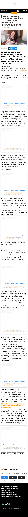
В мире (14, 453)
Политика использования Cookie (9, 494)
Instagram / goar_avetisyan (10, 45)
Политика (25, 473)
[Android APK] (5, 504)
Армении (23, 70)
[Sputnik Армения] (4, 11)
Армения (9, 453)
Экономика (17, 473)
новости (3, 473)
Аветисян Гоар (20, 453)
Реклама (8, 488)
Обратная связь (4, 499)
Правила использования (12, 486)
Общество (3, 453)
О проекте (3, 486)
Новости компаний (5, 490)
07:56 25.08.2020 (5, 27)
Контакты (3, 488)
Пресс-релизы (14, 488)
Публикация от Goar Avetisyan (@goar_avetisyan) (13, 106)
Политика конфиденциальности (8, 492)
